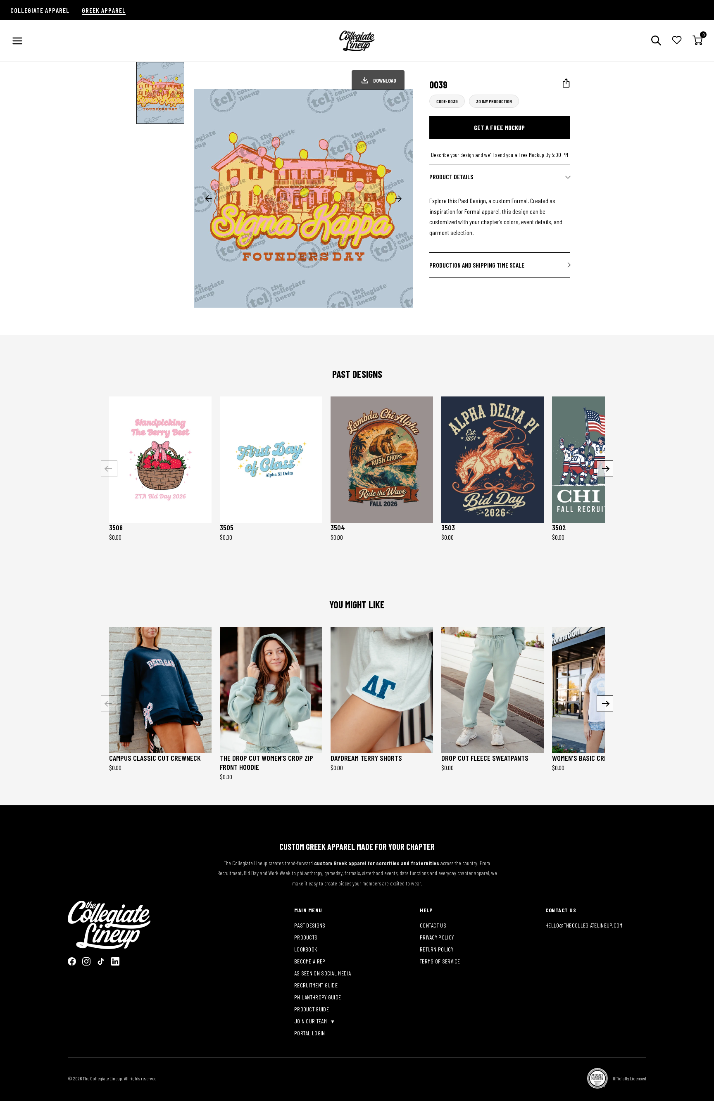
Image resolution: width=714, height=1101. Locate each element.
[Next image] (398, 198)
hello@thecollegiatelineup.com (584, 925)
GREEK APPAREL (104, 10)
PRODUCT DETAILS (451, 176)
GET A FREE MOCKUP (499, 127)
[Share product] (566, 83)
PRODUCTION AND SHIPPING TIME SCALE (476, 265)
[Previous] (109, 468)
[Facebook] (72, 961)
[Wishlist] (677, 41)
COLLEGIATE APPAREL (39, 10)
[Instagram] (86, 961)
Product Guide (311, 1009)
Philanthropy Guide (317, 997)
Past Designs (310, 925)
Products (305, 937)
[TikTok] (101, 961)
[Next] (605, 468)
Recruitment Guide (316, 985)
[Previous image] (208, 198)
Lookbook (305, 949)
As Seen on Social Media (322, 973)
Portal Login (309, 1033)
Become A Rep (310, 961)
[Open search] (656, 41)
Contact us (433, 925)
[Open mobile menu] (17, 41)
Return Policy (436, 949)
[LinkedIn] (115, 961)
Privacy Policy (437, 937)
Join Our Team (311, 1021)
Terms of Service (440, 961)
